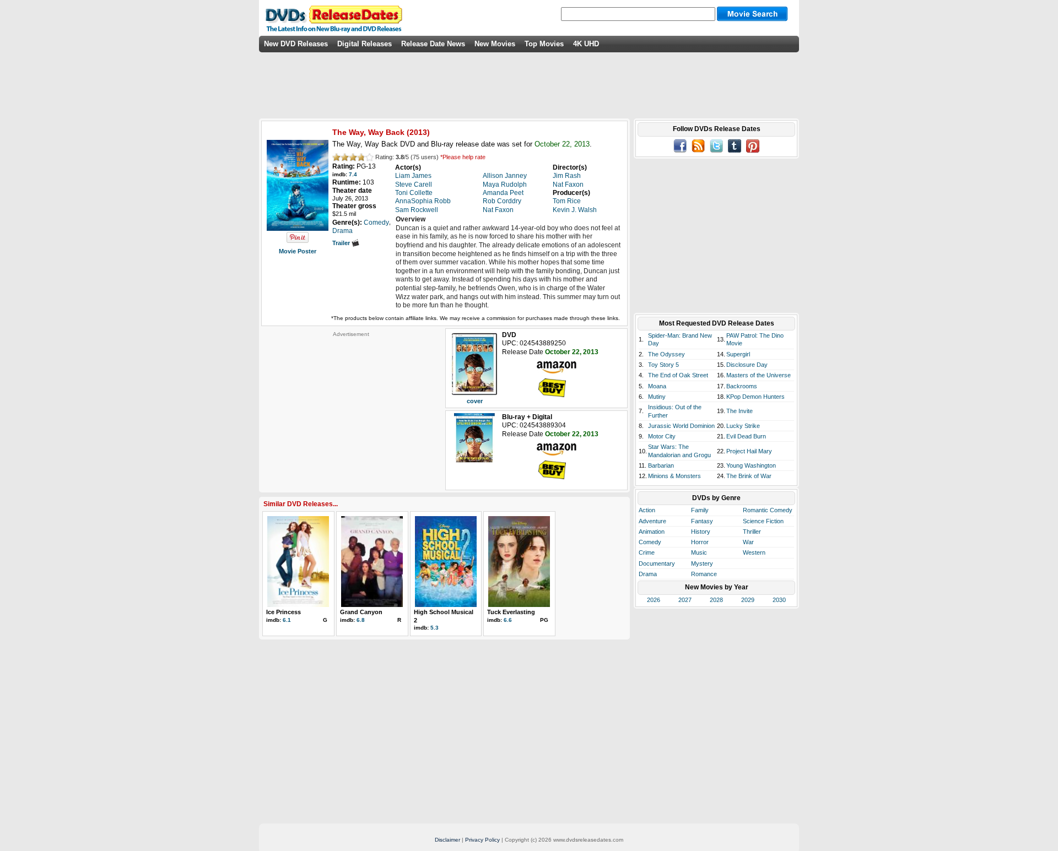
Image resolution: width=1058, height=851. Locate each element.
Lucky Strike (743, 425)
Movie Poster (297, 251)
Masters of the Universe (758, 375)
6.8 (361, 620)
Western (754, 552)
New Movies (494, 44)
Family (700, 510)
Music (699, 552)
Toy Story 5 (663, 364)
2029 (747, 600)
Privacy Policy (482, 840)
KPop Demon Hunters (755, 396)
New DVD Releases (296, 44)
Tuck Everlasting (511, 612)
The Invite (739, 411)
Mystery (702, 563)
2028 (716, 600)
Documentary (657, 563)
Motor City (662, 436)
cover (475, 401)
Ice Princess (283, 612)
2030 (779, 600)
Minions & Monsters (674, 476)
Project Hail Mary (749, 451)
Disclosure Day (747, 364)
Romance (704, 574)
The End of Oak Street (678, 375)
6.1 (287, 620)
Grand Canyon (361, 612)
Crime (647, 552)
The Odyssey (666, 354)
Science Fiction (763, 521)
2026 (653, 600)
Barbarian (661, 465)
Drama (648, 574)
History (700, 531)
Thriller (752, 531)
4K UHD (586, 44)
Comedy (650, 542)
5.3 (434, 628)
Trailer (342, 243)
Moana (657, 386)
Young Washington (751, 465)
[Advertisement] (351, 406)
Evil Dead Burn (746, 436)
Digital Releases (364, 44)
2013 (418, 132)
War (748, 542)
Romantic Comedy (767, 510)
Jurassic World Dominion (681, 425)
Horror (700, 542)
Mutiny (657, 396)
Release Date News (433, 44)
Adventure (652, 521)
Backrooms (741, 386)
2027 (685, 600)
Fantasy (702, 521)
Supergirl (738, 354)
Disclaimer (447, 840)
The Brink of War (748, 476)
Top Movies (544, 44)
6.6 (508, 620)
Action (647, 510)
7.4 (353, 174)
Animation (652, 531)
